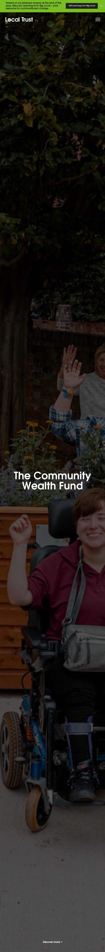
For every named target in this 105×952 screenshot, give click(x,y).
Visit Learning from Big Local (81, 6)
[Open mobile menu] (98, 20)
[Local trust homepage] (52, 19)
